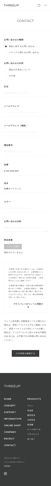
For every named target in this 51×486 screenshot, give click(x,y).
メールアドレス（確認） (16, 126)
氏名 (6, 87)
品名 (6, 183)
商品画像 (8, 240)
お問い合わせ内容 (12, 221)
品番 (6, 165)
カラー (7, 202)
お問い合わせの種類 (13, 40)
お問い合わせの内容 (13, 63)
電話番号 (8, 145)
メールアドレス (11, 106)
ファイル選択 (13, 246)
